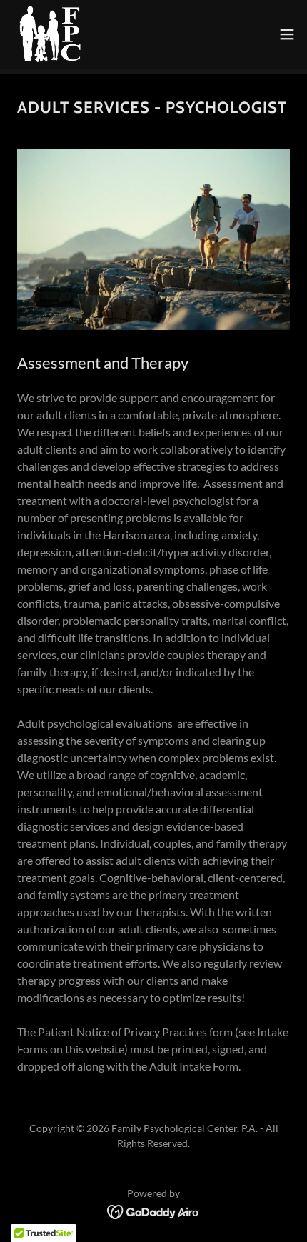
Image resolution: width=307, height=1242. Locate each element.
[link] (47, 34)
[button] (287, 34)
